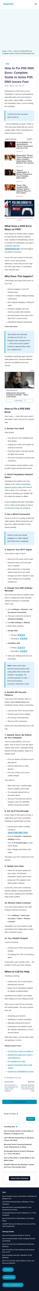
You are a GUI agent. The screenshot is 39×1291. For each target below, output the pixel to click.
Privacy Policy (9, 1277)
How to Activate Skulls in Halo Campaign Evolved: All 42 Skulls (18, 1240)
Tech (10, 51)
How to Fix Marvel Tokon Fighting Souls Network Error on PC (18, 1251)
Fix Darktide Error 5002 (16, 1061)
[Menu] (36, 3)
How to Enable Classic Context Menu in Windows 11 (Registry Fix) (19, 1197)
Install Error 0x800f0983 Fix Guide (21, 1071)
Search (31, 1119)
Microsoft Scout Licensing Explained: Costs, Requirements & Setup (17, 1208)
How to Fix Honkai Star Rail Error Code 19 (16, 1235)
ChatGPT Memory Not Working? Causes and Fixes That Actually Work (19, 1225)
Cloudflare (19, 675)
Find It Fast (10, 1114)
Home (4, 51)
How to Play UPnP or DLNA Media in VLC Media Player (18, 1220)
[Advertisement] (19, 28)
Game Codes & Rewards (19, 1178)
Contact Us (8, 1269)
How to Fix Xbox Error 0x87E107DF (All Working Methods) (18, 1245)
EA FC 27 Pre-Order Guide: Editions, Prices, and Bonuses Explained (18, 1262)
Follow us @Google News (12, 1285)
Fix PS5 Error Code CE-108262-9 (17, 508)
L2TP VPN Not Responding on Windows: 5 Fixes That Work (18, 1203)
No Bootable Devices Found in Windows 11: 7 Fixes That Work (19, 1214)
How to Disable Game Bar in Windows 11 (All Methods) (17, 1256)
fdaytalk (8, 4)
